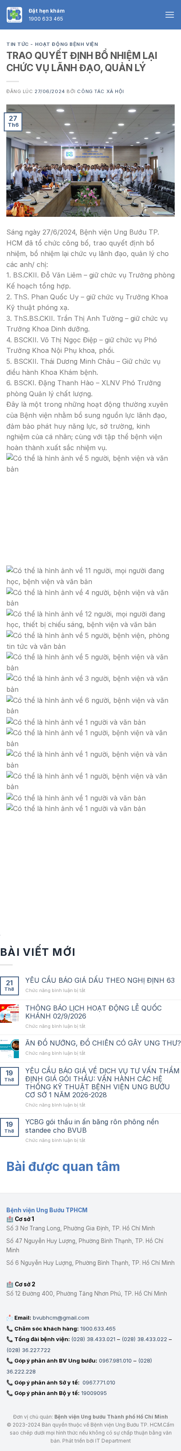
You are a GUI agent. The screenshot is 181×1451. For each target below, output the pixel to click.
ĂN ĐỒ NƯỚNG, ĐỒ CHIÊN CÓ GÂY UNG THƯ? (103, 1043)
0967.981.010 (115, 1360)
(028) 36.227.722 (28, 1350)
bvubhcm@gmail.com (61, 1317)
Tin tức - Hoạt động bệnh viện (52, 44)
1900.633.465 (98, 1328)
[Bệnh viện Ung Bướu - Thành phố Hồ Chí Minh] (14, 14)
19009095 (94, 1393)
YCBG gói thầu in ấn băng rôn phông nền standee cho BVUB (92, 1126)
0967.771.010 (98, 1382)
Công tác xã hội (100, 91)
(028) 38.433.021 (93, 1339)
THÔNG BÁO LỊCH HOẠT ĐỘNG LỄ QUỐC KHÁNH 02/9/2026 (93, 1012)
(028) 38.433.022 (144, 1339)
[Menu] (170, 14)
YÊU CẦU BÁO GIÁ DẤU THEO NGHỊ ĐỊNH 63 (100, 980)
